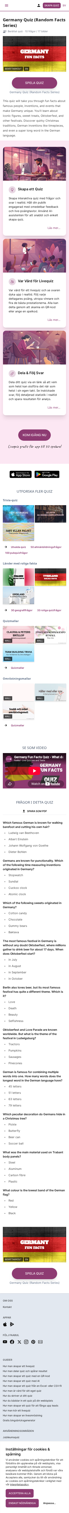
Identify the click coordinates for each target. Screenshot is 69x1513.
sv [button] (64, 5)
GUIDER (7, 1359)
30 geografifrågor (22, 610)
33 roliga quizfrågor (49, 610)
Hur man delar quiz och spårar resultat (25, 1371)
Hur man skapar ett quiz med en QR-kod (26, 1375)
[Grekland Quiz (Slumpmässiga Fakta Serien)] (18, 595)
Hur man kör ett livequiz (16, 1410)
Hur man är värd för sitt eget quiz (22, 1390)
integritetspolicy (19, 1484)
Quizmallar (17, 667)
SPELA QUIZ (34, 83)
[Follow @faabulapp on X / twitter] (19, 1342)
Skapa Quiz (51, 5)
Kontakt (7, 1306)
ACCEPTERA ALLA (20, 1493)
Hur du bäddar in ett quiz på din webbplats (28, 1400)
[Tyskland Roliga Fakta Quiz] (50, 577)
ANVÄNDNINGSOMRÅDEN (18, 1430)
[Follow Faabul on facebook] (12, 1342)
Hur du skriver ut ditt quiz (17, 1395)
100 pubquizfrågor (16, 552)
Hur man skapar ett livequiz (19, 1366)
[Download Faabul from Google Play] (12, 1324)
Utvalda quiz (18, 546)
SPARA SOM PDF (37, 811)
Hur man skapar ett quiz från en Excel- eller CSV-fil (32, 1385)
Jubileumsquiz (11, 1437)
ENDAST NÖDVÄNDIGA (22, 1503)
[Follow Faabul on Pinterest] (33, 1342)
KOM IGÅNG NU (34, 435)
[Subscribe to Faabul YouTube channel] (5, 1342)
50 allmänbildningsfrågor (46, 546)
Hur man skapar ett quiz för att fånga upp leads (30, 1405)
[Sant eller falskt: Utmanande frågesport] (18, 532)
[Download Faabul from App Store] (5, 1324)
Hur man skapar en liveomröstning (22, 1415)
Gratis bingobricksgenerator (19, 1420)
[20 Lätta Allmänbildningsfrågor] (50, 514)
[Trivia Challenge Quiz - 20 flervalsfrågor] (18, 514)
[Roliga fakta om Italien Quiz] (18, 577)
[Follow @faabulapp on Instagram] (26, 1342)
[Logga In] (38, 5)
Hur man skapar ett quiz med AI (21, 1380)
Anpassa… (49, 1503)
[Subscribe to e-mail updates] (40, 1342)
